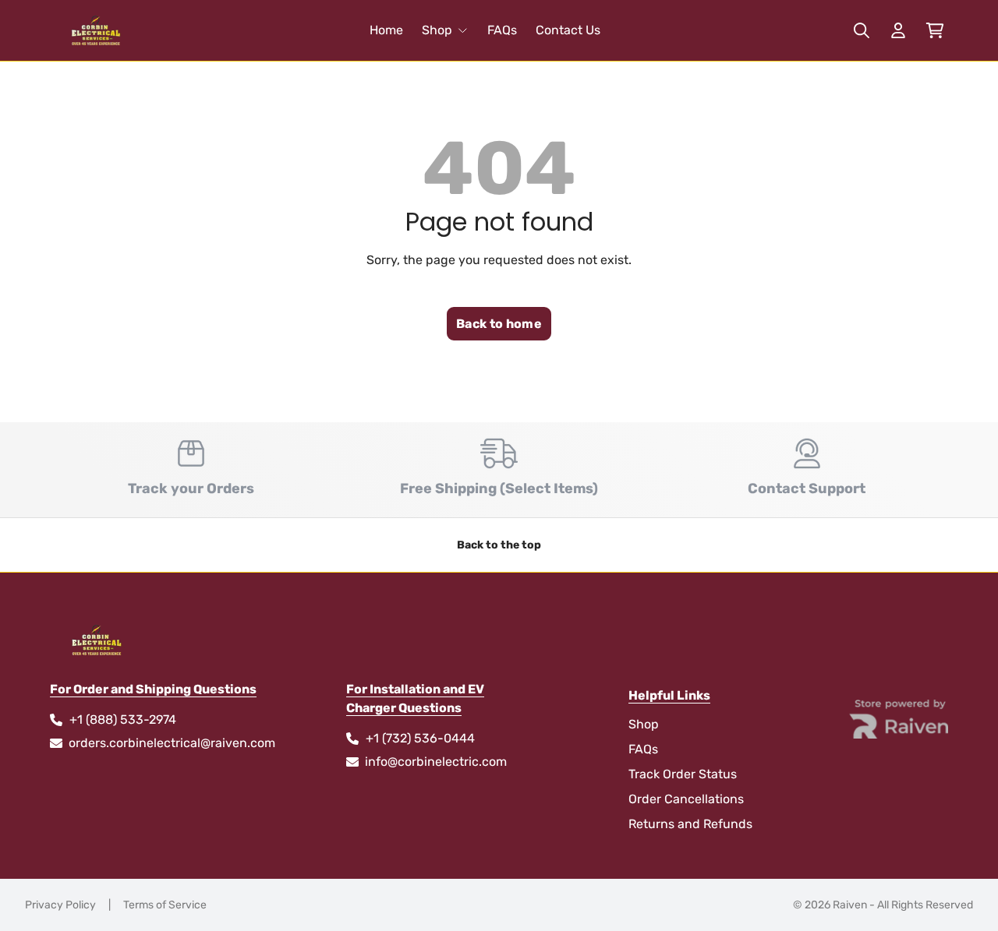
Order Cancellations (686, 799)
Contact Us (568, 30)
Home (386, 30)
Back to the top (499, 545)
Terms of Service (165, 905)
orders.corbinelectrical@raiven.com (171, 742)
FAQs (502, 30)
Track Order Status (682, 774)
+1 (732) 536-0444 (420, 738)
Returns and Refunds (690, 823)
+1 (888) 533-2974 (122, 719)
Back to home (499, 323)
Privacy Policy (60, 905)
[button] (934, 31)
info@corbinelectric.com (436, 761)
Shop (437, 30)
